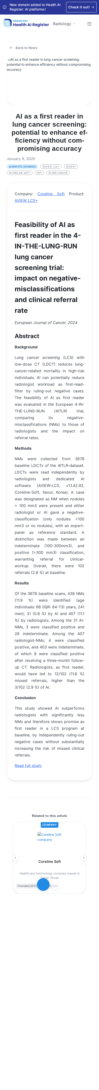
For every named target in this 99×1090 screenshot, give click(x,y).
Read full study (28, 765)
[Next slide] (83, 858)
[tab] (43, 884)
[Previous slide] (15, 858)
